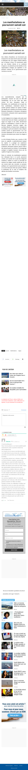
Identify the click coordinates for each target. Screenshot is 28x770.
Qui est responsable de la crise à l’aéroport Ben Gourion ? (17, 382)
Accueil (2, 18)
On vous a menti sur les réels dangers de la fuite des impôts (20, 635)
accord (7, 350)
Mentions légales (9, 765)
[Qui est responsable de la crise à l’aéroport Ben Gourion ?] (5, 382)
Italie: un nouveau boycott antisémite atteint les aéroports (20, 604)
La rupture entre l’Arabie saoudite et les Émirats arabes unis (19, 645)
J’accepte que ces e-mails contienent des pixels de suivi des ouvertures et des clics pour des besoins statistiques (14, 546)
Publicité (16, 765)
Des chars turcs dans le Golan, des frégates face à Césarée (17, 375)
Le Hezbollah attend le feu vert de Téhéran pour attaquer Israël (20, 692)
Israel (7, 18)
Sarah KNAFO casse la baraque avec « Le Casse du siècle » (20, 673)
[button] (14, 550)
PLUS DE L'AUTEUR (8, 369)
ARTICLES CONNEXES (8, 367)
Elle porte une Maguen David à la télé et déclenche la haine (19, 625)
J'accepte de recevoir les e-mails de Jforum (13, 542)
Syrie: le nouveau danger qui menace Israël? (19, 682)
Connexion (23, 410)
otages (19, 350)
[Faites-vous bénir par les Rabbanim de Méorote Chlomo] (14, 11)
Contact (20, 765)
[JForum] (14, 1)
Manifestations (14, 350)
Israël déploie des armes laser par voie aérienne (20, 664)
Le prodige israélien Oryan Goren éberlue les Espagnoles (20, 654)
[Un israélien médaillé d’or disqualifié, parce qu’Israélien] (5, 389)
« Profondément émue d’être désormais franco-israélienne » (19, 614)
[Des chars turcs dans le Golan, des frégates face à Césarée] (5, 375)
